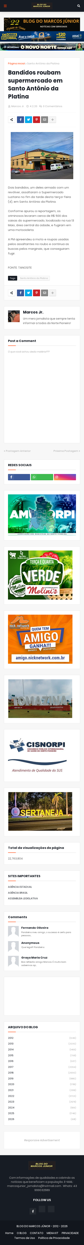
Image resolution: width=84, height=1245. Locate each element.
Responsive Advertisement (42, 1140)
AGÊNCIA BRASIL (18, 893)
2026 (42, 1119)
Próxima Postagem (66, 451)
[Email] (44, 119)
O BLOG (22, 1233)
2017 (42, 1067)
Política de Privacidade (54, 1238)
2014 (42, 1049)
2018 (42, 1073)
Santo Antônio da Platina (43, 63)
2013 (42, 1043)
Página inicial (16, 63)
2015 (42, 1055)
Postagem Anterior (18, 451)
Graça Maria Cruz (34, 958)
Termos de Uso (24, 1238)
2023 (42, 1102)
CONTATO (36, 1233)
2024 (42, 1107)
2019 (42, 1078)
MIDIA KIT (52, 1233)
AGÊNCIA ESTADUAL (20, 887)
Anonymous (30, 943)
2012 (42, 1038)
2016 (42, 1061)
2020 (42, 1084)
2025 (42, 1113)
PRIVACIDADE (70, 1233)
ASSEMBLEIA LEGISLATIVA (23, 898)
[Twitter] (28, 119)
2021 (42, 1090)
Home (9, 1233)
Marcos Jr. (33, 312)
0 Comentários (52, 106)
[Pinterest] (36, 119)
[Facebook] (20, 119)
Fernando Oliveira (34, 928)
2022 (42, 1096)
